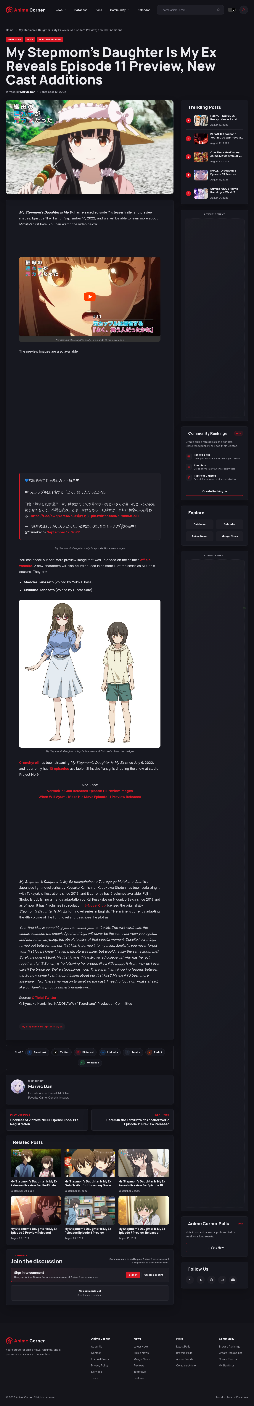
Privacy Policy (99, 1365)
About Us (96, 1346)
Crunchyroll (29, 763)
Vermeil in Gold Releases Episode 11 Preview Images (90, 791)
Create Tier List (228, 1359)
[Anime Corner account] (243, 10)
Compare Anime (186, 1365)
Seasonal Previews (50, 39)
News (30, 39)
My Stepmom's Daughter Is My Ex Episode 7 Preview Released (141, 1230)
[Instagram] (211, 1280)
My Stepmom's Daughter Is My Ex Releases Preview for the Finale (34, 1183)
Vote (240, 1223)
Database (80, 10)
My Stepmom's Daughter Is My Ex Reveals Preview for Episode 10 (141, 1183)
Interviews (140, 1371)
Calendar (143, 10)
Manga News (229, 536)
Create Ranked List (230, 1352)
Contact (96, 1352)
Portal (219, 1397)
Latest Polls (183, 1346)
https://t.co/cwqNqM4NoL (52, 516)
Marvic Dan (27, 91)
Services (96, 1371)
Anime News (14, 39)
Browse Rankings (229, 1346)
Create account (153, 1274)
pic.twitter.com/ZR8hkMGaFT (115, 516)
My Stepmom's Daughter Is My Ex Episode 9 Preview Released (34, 1230)
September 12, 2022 (63, 532)
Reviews (139, 1365)
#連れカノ (82, 516)
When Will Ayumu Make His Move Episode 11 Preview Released (89, 797)
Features (139, 1378)
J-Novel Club (95, 905)
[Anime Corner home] (25, 9)
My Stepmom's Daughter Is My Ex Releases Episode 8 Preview (88, 1230)
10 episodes (59, 768)
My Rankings (226, 1365)
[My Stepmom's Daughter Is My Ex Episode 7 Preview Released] (143, 1210)
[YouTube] (222, 1280)
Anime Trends (184, 1359)
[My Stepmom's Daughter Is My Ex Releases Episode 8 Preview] (90, 1210)
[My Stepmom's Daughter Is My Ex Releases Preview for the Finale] (36, 1163)
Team (94, 1378)
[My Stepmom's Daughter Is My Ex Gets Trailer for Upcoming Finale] (90, 1163)
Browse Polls (184, 1352)
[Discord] (233, 1280)
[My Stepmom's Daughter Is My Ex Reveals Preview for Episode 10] (143, 1163)
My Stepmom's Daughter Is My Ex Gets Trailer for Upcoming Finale (88, 1183)
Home (9, 30)
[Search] (218, 10)
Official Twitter (44, 998)
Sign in (133, 1274)
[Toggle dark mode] (232, 10)
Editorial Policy (100, 1359)
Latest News (141, 1346)
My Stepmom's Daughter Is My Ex (42, 1026)
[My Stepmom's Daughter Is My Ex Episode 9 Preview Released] (36, 1210)
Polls (99, 10)
